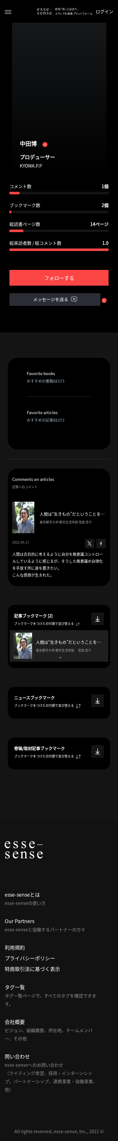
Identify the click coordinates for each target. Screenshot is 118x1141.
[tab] (59, 646)
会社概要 (15, 1021)
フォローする (59, 278)
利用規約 (15, 947)
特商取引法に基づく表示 (32, 969)
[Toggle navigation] (8, 11)
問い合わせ (17, 1056)
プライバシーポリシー (30, 958)
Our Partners (19, 921)
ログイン (104, 11)
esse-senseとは (22, 894)
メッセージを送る (51, 299)
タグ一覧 (15, 987)
